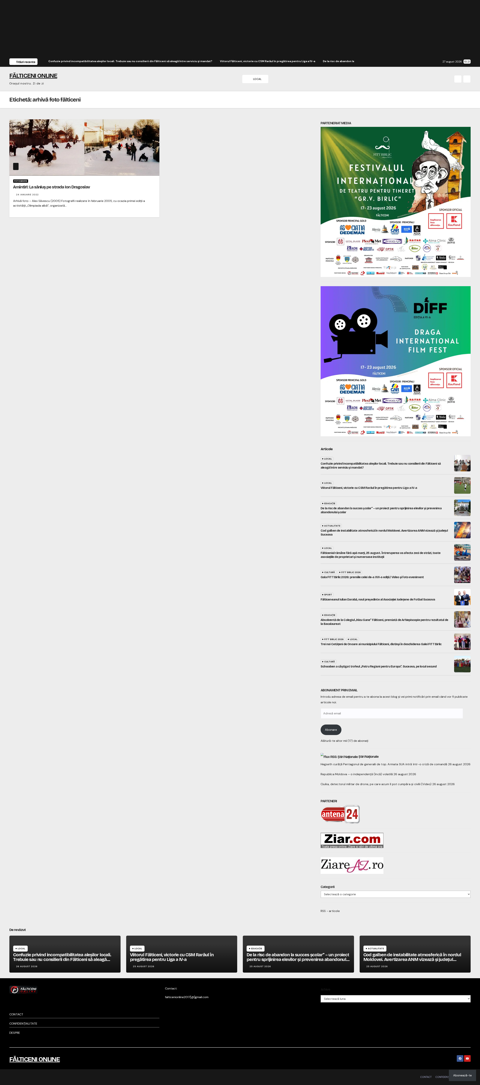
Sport (328, 594)
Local (328, 458)
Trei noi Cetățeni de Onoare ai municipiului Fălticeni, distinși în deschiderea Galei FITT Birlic (381, 644)
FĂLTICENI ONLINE (33, 75)
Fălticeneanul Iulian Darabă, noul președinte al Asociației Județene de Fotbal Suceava (378, 599)
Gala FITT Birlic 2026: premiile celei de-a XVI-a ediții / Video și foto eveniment (372, 577)
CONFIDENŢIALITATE (23, 1024)
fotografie (20, 181)
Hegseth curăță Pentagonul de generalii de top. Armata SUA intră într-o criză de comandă (384, 764)
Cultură (329, 572)
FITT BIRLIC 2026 (351, 572)
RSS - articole (330, 911)
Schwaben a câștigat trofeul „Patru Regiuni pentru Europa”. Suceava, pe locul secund (379, 666)
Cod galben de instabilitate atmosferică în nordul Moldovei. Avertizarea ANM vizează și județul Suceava (412, 959)
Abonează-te (462, 1075)
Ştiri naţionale (368, 757)
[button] (458, 79)
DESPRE (14, 1033)
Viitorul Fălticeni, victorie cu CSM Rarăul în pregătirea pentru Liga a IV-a (369, 488)
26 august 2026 (27, 966)
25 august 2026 (143, 966)
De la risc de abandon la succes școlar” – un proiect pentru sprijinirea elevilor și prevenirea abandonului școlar (298, 959)
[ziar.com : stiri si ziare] (352, 840)
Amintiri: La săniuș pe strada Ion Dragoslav (51, 187)
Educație (329, 503)
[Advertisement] (240, 29)
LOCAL (257, 79)
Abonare (331, 730)
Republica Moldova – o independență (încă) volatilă (357, 774)
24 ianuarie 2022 (27, 194)
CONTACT (16, 1014)
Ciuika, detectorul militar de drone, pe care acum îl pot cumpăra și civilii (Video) (376, 784)
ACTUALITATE (332, 525)
